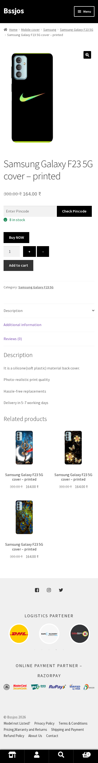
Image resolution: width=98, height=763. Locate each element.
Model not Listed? (17, 723)
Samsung (49, 29)
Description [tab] (13, 310)
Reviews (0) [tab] (13, 338)
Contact (52, 735)
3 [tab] (49, 649)
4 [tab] (56, 649)
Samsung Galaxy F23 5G (76, 29)
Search (61, 756)
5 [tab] (63, 649)
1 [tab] (34, 649)
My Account (36, 756)
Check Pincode (74, 211)
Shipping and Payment (67, 729)
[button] (87, 55)
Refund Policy (14, 735)
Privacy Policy (44, 723)
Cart (81, 758)
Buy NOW (16, 237)
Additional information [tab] (22, 324)
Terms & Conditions (73, 723)
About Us (35, 735)
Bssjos (14, 11)
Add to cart (18, 265)
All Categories (12, 756)
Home (13, 29)
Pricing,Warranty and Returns (25, 729)
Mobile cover (30, 29)
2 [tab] (41, 649)
